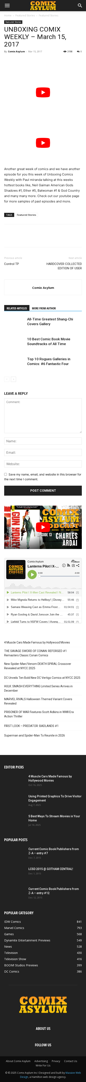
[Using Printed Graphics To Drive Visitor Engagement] (14, 801)
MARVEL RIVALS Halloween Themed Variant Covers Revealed (38, 701)
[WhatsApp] (37, 61)
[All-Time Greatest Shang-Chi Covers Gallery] (14, 324)
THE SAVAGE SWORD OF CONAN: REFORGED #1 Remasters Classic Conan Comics (35, 653)
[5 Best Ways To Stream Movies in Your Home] (14, 821)
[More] (47, 61)
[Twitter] (18, 61)
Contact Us (70, 1061)
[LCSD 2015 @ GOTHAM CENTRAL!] (14, 874)
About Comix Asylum (18, 1061)
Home (7, 15)
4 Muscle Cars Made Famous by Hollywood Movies (37, 642)
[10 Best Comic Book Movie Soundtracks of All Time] (14, 344)
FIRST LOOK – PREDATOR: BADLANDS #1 (31, 726)
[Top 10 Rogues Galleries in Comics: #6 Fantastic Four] (14, 364)
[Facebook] (8, 61)
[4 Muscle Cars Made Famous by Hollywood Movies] (14, 781)
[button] (7, 5)
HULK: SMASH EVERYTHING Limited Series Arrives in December (38, 688)
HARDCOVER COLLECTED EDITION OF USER (64, 266)
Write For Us (43, 1065)
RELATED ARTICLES (17, 308)
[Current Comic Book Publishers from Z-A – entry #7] (14, 854)
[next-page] (13, 379)
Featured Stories (25, 15)
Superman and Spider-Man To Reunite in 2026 (34, 735)
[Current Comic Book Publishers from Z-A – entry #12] (14, 894)
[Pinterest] (27, 61)
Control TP (11, 264)
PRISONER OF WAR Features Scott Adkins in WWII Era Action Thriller (39, 714)
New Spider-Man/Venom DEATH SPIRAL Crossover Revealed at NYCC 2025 (37, 666)
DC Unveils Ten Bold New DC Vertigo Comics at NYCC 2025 (42, 677)
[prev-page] (6, 379)
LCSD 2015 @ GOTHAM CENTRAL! (50, 869)
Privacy (56, 1061)
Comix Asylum (16, 51)
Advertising (41, 1061)
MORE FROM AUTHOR (44, 308)
